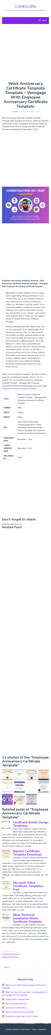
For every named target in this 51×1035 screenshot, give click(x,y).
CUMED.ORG (25, 6)
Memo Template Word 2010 (16, 1003)
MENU (44, 20)
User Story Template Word (15, 1007)
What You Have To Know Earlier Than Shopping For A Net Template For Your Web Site (25, 993)
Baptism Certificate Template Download (27, 853)
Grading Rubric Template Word (17, 999)
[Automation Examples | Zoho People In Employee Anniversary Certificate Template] (31, 787)
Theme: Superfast (39, 1029)
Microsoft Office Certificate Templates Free (28, 886)
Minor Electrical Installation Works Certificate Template (27, 918)
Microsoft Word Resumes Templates (19, 1012)
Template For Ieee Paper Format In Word (21, 1016)
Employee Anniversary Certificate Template (19, 388)
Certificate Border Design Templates (30, 824)
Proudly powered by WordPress (17, 1029)
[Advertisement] (25, 52)
